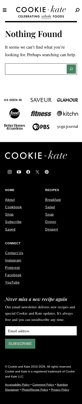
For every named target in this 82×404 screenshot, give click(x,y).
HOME (10, 190)
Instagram (13, 260)
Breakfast (53, 200)
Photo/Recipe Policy (35, 389)
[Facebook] (28, 172)
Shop (9, 214)
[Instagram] (9, 172)
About (10, 200)
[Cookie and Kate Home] (41, 8)
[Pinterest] (46, 172)
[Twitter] (37, 172)
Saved (10, 229)
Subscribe (13, 222)
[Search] (77, 10)
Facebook (13, 275)
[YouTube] (19, 172)
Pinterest (12, 268)
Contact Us (14, 253)
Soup (49, 214)
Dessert (51, 229)
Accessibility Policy (17, 384)
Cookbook (13, 207)
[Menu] (4, 10)
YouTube (12, 282)
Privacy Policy (60, 389)
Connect (13, 243)
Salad (50, 207)
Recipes (52, 190)
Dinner (50, 222)
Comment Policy (43, 384)
